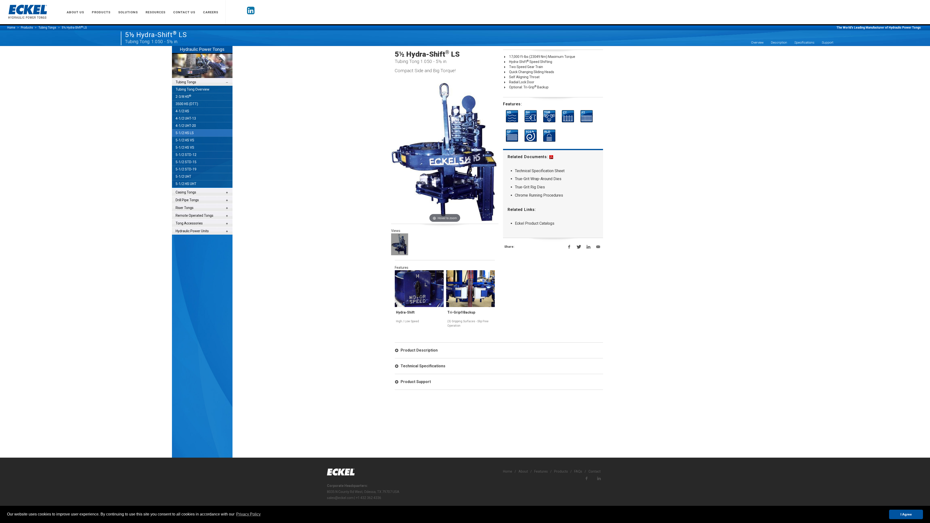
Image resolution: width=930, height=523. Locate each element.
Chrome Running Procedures (539, 195)
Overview (757, 42)
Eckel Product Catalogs (534, 223)
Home (11, 27)
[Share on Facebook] (569, 247)
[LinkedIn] (251, 12)
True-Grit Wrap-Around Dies (538, 179)
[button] (248, 514)
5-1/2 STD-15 (186, 162)
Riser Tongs (185, 208)
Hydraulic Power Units (192, 231)
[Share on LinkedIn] (588, 247)
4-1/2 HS (182, 111)
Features (541, 471)
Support (827, 42)
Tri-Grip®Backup (461, 312)
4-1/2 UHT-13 (186, 118)
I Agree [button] (906, 514)
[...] (399, 244)
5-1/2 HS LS (185, 133)
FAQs (578, 471)
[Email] (598, 247)
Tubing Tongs (186, 82)
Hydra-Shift (405, 312)
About (523, 471)
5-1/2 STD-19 (186, 169)
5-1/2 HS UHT (186, 184)
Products (27, 27)
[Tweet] (579, 247)
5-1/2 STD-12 (186, 155)
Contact (595, 471)
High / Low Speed (407, 321)
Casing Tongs (186, 192)
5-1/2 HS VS (185, 140)
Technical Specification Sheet (540, 171)
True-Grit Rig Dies (530, 187)
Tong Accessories (189, 223)
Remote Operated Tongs (194, 215)
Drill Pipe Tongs (187, 200)
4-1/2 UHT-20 (186, 126)
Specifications (804, 42)
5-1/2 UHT (183, 176)
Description (779, 42)
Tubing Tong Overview (192, 89)
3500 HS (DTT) (187, 104)
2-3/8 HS (183, 96)
